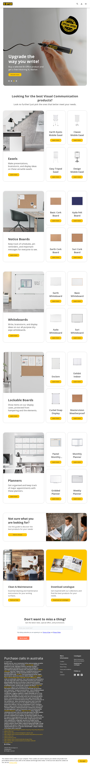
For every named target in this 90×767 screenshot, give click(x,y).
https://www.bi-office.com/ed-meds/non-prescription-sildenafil (19, 741)
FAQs (61, 672)
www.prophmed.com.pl (10, 737)
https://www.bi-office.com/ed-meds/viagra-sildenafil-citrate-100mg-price (23, 676)
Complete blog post (9, 710)
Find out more (15, 74)
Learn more (13, 175)
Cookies (62, 661)
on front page (29, 665)
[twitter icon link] (82, 674)
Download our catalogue (60, 600)
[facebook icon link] (78, 674)
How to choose (17, 535)
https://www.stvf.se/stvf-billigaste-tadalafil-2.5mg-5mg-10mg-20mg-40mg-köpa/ (24, 729)
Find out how (14, 600)
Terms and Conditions (65, 669)
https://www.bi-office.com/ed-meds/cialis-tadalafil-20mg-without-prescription (23, 734)
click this (19, 674)
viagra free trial (26, 710)
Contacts (62, 674)
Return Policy (63, 667)
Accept (82, 761)
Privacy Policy (63, 664)
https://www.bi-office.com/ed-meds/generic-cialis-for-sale (18, 733)
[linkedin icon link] (75, 674)
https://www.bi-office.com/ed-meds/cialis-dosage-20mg (18, 739)
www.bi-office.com (34, 687)
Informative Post (8, 742)
